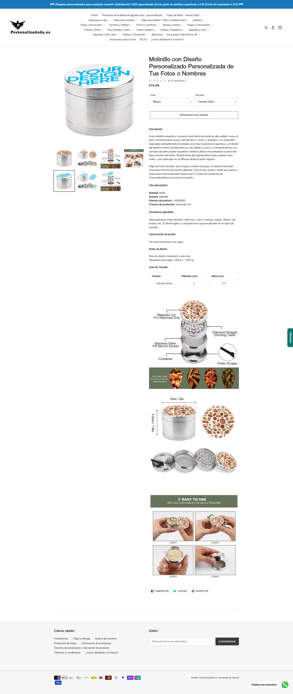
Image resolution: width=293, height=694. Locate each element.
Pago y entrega (81, 638)
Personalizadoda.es (208, 678)
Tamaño (199, 95)
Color (153, 95)
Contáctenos (61, 638)
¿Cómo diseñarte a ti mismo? (102, 652)
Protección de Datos (65, 643)
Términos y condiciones (67, 652)
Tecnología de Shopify (228, 678)
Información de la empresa (96, 643)
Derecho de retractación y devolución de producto (81, 647)
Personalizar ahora (194, 115)
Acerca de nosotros (106, 638)
